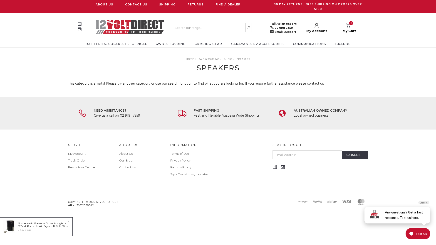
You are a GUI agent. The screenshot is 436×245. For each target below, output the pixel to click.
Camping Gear (208, 44)
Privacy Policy (180, 160)
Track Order (77, 160)
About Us (104, 4)
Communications (309, 44)
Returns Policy (180, 167)
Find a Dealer (228, 4)
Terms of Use (179, 153)
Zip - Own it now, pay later (189, 174)
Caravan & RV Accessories (257, 44)
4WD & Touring (171, 44)
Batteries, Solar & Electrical (116, 44)
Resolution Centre (81, 167)
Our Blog (126, 160)
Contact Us (136, 4)
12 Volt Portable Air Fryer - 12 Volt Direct (44, 226)
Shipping (167, 4)
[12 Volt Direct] (130, 26)
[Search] (249, 27)
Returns (195, 4)
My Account (77, 153)
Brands (343, 44)
